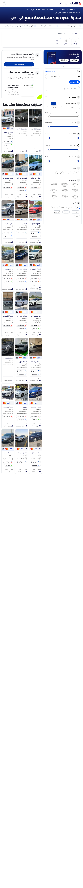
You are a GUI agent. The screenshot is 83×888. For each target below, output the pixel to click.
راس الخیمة (75, 212)
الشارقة (66, 212)
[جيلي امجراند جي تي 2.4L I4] (8, 222)
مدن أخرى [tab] (74, 33)
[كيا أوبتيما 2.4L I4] (35, 314)
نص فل (68, 173)
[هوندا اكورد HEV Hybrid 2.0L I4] (21, 314)
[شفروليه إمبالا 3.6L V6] (35, 451)
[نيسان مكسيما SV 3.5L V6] (8, 406)
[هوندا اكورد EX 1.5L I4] (21, 360)
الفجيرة (54, 207)
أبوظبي (70, 207)
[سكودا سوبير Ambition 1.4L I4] (8, 451)
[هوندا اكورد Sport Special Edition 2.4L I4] (21, 268)
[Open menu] (29, 3)
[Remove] (78, 82)
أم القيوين (57, 212)
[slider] (78, 116)
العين (77, 216)
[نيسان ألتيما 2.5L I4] (8, 314)
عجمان (62, 207)
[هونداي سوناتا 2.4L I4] (8, 131)
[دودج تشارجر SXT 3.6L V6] (8, 176)
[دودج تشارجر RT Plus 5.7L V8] (35, 131)
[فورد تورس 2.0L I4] (21, 176)
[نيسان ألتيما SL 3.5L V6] (21, 451)
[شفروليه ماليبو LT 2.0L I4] (35, 176)
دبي (77, 207)
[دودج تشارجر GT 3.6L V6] (35, 222)
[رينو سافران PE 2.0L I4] (21, 131)
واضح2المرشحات (50, 71)
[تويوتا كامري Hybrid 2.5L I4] (35, 268)
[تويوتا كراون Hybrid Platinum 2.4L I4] (8, 268)
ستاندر (76, 173)
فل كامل (59, 173)
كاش (72, 107)
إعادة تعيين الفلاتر (19, 64)
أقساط (54, 107)
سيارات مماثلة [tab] (62, 33)
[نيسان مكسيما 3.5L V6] (35, 406)
